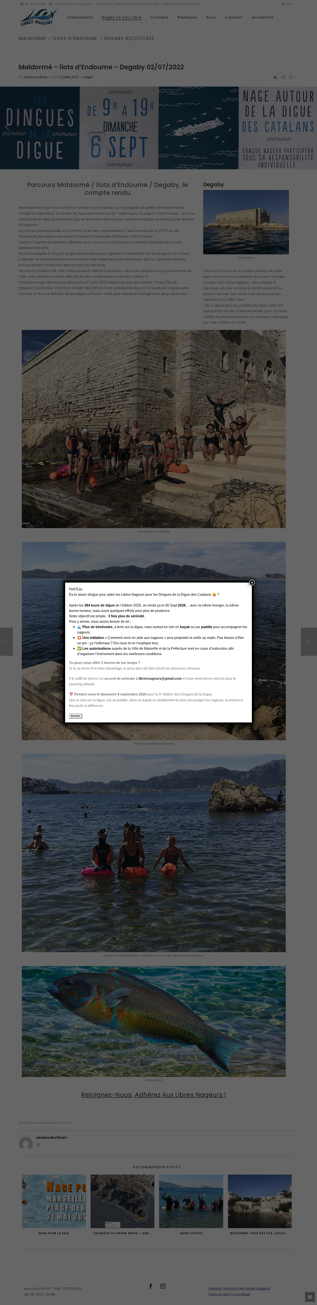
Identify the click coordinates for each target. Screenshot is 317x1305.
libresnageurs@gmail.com (160, 678)
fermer (75, 716)
